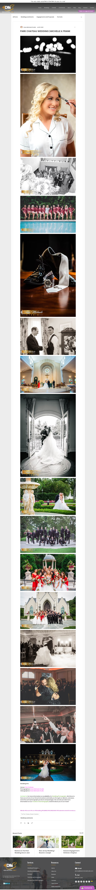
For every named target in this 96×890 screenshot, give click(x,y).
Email (80, 868)
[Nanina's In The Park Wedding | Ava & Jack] (23, 842)
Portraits (59, 17)
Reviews (53, 874)
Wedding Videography (33, 871)
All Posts (15, 17)
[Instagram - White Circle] (76, 881)
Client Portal (54, 883)
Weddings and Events (27, 17)
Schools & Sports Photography (35, 880)
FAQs (52, 877)
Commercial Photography (34, 877)
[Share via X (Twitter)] (24, 823)
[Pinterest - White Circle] (86, 881)
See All (81, 833)
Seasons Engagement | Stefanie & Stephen (71, 852)
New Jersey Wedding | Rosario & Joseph (46, 852)
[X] (89, 881)
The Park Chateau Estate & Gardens (30, 814)
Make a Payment (55, 886)
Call (78, 875)
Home (53, 868)
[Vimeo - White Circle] (84, 881)
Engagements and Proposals (45, 17)
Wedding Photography (34, 868)
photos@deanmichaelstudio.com (84, 871)
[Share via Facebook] (21, 823)
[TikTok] (79, 881)
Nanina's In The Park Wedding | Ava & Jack (22, 852)
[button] (54, 8)
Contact (53, 880)
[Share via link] (32, 823)
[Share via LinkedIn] (28, 823)
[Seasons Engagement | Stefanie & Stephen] (72, 842)
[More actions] (75, 27)
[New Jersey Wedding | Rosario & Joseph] (48, 842)
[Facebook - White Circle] (81, 881)
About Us (53, 871)
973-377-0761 (79, 877)
